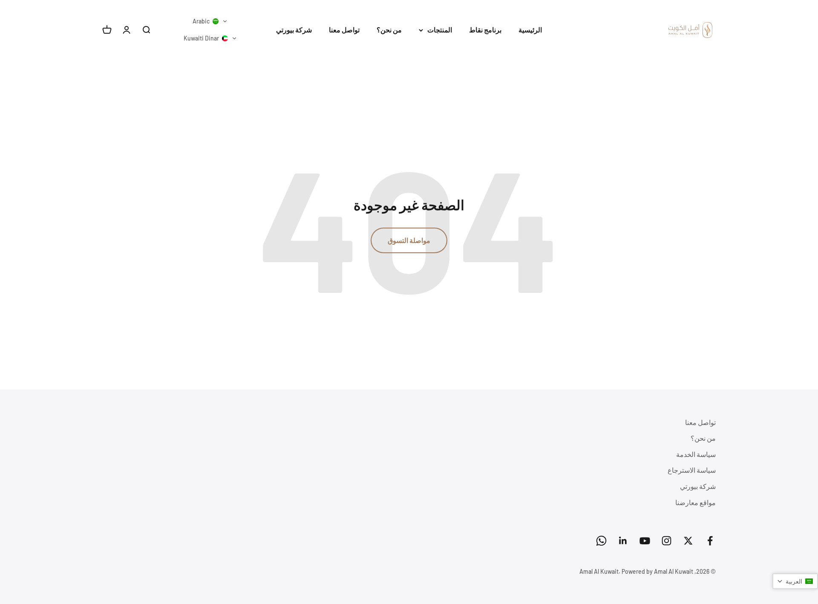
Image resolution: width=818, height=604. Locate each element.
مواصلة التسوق (409, 240)
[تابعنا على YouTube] (645, 540)
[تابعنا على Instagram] (666, 540)
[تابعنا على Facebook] (710, 540)
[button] (210, 21)
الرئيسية (530, 30)
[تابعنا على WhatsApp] (601, 540)
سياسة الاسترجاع (692, 470)
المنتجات (439, 30)
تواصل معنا (344, 30)
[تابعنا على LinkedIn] (623, 540)
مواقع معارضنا (695, 502)
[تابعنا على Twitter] (688, 540)
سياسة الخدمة (696, 454)
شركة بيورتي (294, 30)
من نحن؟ (389, 30)
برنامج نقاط (485, 30)
